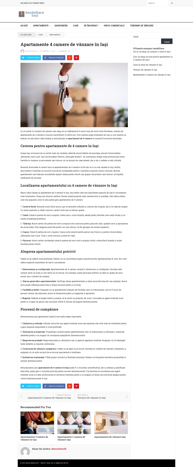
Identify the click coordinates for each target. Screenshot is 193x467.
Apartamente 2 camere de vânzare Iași (71, 438)
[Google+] (69, 57)
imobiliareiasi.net (32, 463)
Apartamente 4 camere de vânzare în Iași (151, 75)
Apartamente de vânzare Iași (110, 436)
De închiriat (91, 25)
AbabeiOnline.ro (62, 463)
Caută (135, 36)
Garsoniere (61, 25)
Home (40, 35)
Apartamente (41, 25)
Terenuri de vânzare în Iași (91, 397)
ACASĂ (24, 25)
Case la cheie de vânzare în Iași (147, 65)
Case (76, 25)
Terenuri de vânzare (141, 25)
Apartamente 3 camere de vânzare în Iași (49, 397)
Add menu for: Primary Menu (32, 3)
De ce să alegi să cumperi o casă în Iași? (152, 51)
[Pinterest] (76, 57)
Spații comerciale (114, 25)
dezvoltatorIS (31, 51)
